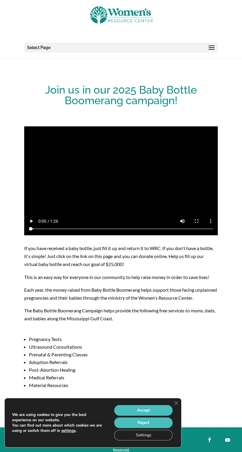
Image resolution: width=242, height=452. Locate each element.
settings (68, 430)
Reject (143, 422)
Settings (143, 435)
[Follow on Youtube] (227, 440)
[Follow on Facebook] (209, 440)
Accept (143, 410)
